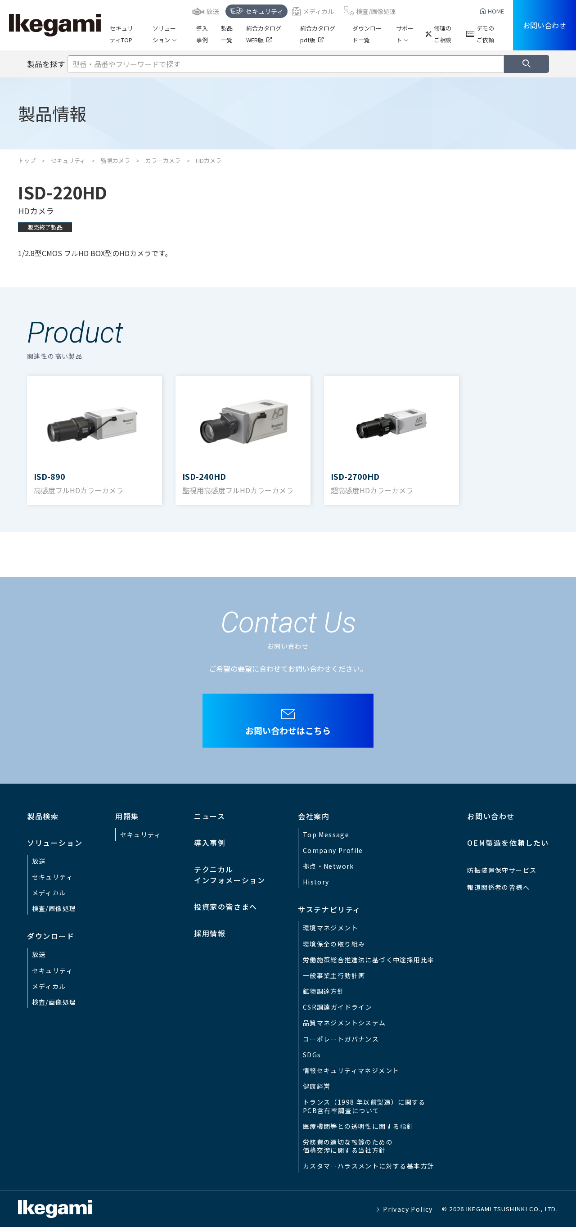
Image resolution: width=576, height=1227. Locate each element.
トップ (27, 160)
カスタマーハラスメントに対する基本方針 (369, 1166)
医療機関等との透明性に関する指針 (358, 1126)
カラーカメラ (162, 160)
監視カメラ (115, 160)
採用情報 (209, 933)
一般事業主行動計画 (334, 975)
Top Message (326, 834)
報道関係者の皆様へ (498, 887)
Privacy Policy (408, 1208)
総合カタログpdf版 (317, 34)
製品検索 (42, 816)
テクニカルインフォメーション (229, 874)
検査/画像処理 (376, 11)
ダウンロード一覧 (367, 34)
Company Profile (333, 850)
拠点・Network (328, 866)
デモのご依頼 (485, 34)
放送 (212, 11)
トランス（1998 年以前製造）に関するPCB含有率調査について (364, 1106)
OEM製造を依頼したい (508, 842)
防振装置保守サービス (501, 870)
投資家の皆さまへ (225, 906)
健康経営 (317, 1086)
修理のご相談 (442, 34)
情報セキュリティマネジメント (351, 1070)
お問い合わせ (544, 25)
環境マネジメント (330, 928)
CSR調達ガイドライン (337, 1007)
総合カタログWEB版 (263, 34)
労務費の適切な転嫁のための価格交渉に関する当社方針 (348, 1146)
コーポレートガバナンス (341, 1039)
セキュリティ (264, 11)
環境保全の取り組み (334, 944)
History (316, 882)
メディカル (318, 11)
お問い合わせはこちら (288, 730)
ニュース (209, 816)
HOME (496, 11)
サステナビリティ (329, 909)
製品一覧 (227, 34)
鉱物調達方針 (323, 991)
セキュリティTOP (121, 34)
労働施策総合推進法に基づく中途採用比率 (369, 960)
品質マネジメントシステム (344, 1023)
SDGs (312, 1055)
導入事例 (202, 34)
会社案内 (313, 816)
